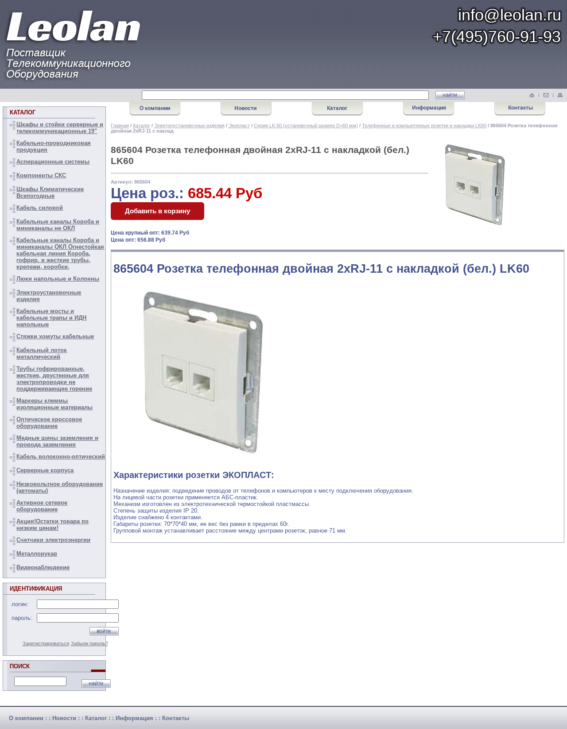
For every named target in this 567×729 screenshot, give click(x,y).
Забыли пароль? (89, 643)
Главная (120, 125)
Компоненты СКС (41, 175)
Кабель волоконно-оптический (60, 456)
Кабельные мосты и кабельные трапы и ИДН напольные (51, 318)
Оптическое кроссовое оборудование (49, 422)
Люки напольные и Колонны (57, 278)
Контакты (175, 718)
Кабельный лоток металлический (41, 353)
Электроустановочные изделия (189, 125)
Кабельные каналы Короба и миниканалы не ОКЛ (57, 224)
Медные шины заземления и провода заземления (57, 441)
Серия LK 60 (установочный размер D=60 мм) (306, 125)
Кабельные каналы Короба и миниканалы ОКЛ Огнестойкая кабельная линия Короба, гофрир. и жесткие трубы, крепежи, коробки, (60, 253)
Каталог (141, 125)
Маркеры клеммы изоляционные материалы (54, 404)
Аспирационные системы (52, 161)
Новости (64, 718)
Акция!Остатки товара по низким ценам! (52, 524)
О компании (26, 718)
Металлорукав (36, 553)
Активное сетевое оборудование (41, 506)
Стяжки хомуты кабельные (55, 336)
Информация (134, 718)
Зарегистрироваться (46, 643)
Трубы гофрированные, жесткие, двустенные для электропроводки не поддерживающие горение (54, 378)
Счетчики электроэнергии (53, 540)
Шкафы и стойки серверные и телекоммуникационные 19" (59, 127)
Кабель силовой (39, 207)
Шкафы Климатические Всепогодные (50, 192)
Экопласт (239, 125)
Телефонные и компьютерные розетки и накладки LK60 (424, 125)
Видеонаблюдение (43, 567)
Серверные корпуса (45, 470)
